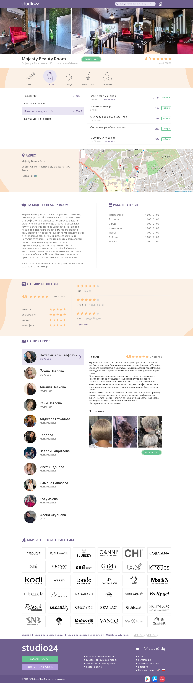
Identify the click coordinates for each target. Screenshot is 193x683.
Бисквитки (143, 666)
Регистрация (144, 659)
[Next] (159, 432)
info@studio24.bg (153, 648)
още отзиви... (83, 324)
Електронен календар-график (101, 659)
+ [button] (83, 152)
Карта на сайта (94, 666)
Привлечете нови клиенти (100, 656)
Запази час (91, 59)
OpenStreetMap (187, 191)
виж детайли (109, 99)
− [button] (83, 156)
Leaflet (177, 191)
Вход (140, 656)
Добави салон (40, 658)
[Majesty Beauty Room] (158, 670)
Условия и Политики (148, 663)
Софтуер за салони (40, 666)
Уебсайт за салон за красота (100, 663)
